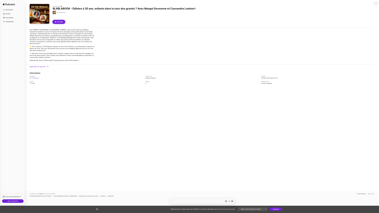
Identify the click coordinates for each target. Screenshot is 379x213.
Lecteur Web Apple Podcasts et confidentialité (65, 196)
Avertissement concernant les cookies (88, 196)
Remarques (111, 196)
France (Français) (361, 193)
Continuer (276, 209)
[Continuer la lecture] (229, 201)
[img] (9, 4)
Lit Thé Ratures (34, 78)
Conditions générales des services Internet (40, 196)
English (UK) (371, 193)
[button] (12, 9)
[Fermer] (97, 209)
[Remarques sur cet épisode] (226, 201)
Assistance (103, 196)
